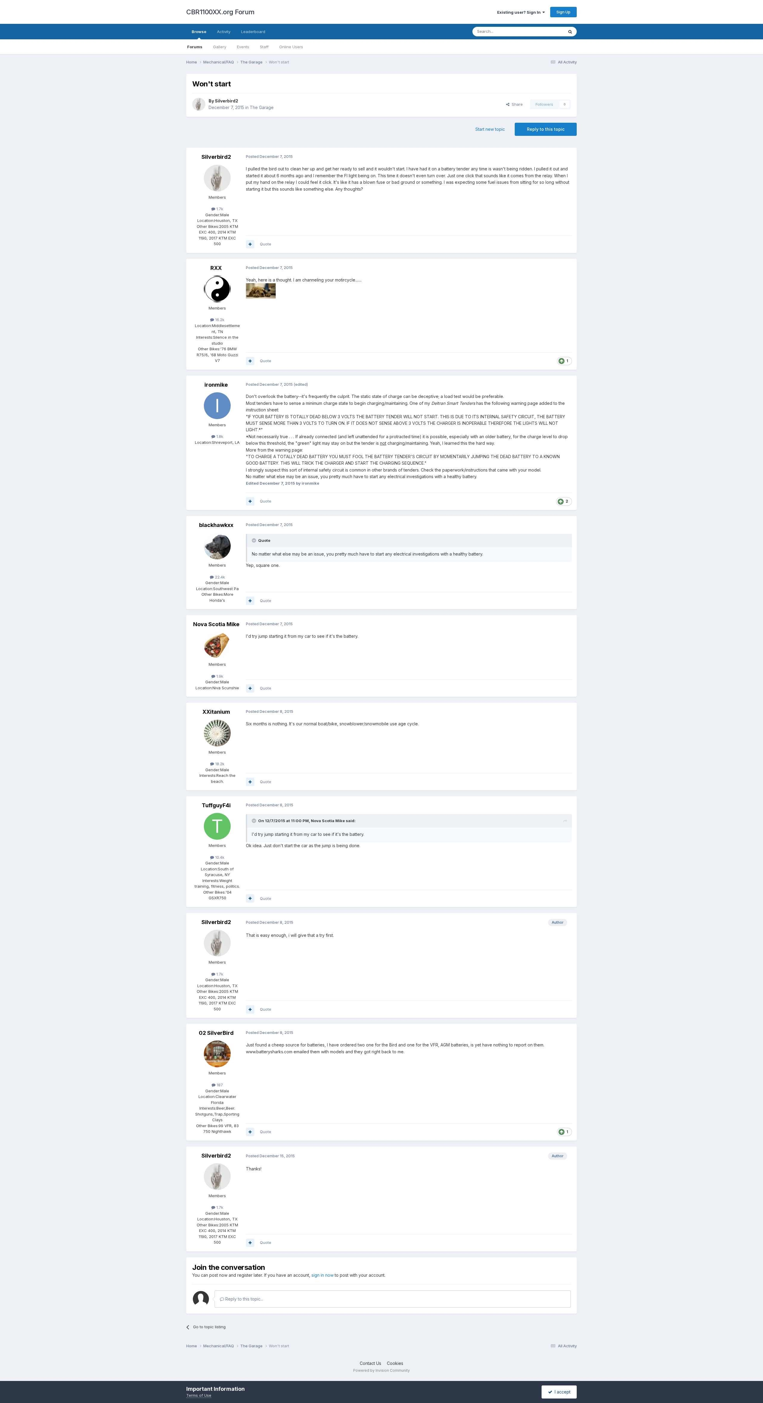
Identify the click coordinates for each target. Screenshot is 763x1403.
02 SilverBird (216, 1033)
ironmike (216, 385)
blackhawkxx (216, 525)
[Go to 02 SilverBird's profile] (217, 1053)
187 (219, 1084)
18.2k (219, 763)
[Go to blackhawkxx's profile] (217, 546)
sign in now (322, 1275)
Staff (264, 46)
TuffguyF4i (216, 805)
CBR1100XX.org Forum (220, 12)
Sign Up (563, 12)
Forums (194, 46)
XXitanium (216, 712)
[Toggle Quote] (254, 540)
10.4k (219, 857)
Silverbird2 (226, 100)
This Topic (546, 31)
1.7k (219, 208)
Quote (265, 244)
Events (243, 46)
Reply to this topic (546, 129)
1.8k (219, 436)
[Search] (570, 31)
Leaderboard (253, 31)
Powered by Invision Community (381, 1370)
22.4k (219, 577)
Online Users (291, 46)
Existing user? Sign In (519, 12)
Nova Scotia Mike (216, 624)
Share (516, 104)
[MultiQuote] (250, 244)
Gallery (219, 46)
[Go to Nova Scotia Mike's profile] (217, 645)
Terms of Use (198, 1395)
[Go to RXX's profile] (217, 289)
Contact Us (370, 1363)
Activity (223, 31)
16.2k (219, 319)
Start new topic (490, 129)
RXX (216, 268)
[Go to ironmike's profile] (217, 405)
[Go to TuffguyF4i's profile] (217, 826)
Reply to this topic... (243, 1298)
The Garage (262, 107)
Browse (199, 31)
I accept (561, 1391)
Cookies (395, 1363)
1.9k (219, 676)
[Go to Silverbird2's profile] (198, 104)
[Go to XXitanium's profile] (217, 733)
